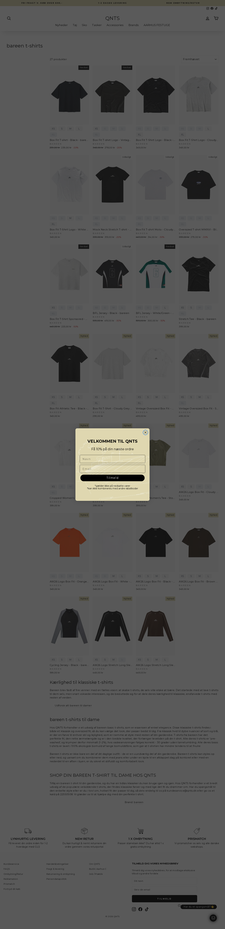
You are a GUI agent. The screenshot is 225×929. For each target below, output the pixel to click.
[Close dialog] (145, 432)
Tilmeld (112, 477)
